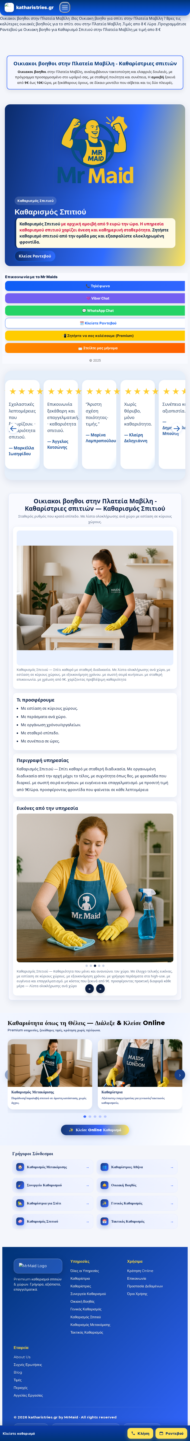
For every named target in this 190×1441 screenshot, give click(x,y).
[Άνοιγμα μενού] (64, 7)
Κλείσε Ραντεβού (35, 256)
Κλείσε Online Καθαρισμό (95, 1130)
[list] (95, 1074)
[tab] (84, 1116)
